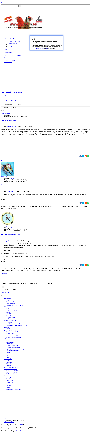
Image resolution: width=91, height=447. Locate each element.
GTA (21, 425)
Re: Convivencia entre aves (10, 185)
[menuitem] (14, 41)
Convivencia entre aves (11, 92)
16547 (12, 228)
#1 (1, 126)
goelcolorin (4, 226)
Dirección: (42, 283)
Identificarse (39, 48)
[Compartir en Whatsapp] (88, 156)
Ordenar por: (23, 283)
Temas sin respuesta (9, 60)
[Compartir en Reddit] (86, 156)
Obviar (3, 2)
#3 (1, 241)
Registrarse (46, 48)
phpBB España (20, 431)
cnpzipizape (4, 176)
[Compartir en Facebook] (80, 156)
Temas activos (8, 62)
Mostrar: (4, 283)
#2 (1, 191)
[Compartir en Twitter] (83, 156)
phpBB (12, 428)
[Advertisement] (69, 21)
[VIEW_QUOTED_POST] (17, 244)
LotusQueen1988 (5, 113)
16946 (12, 178)
